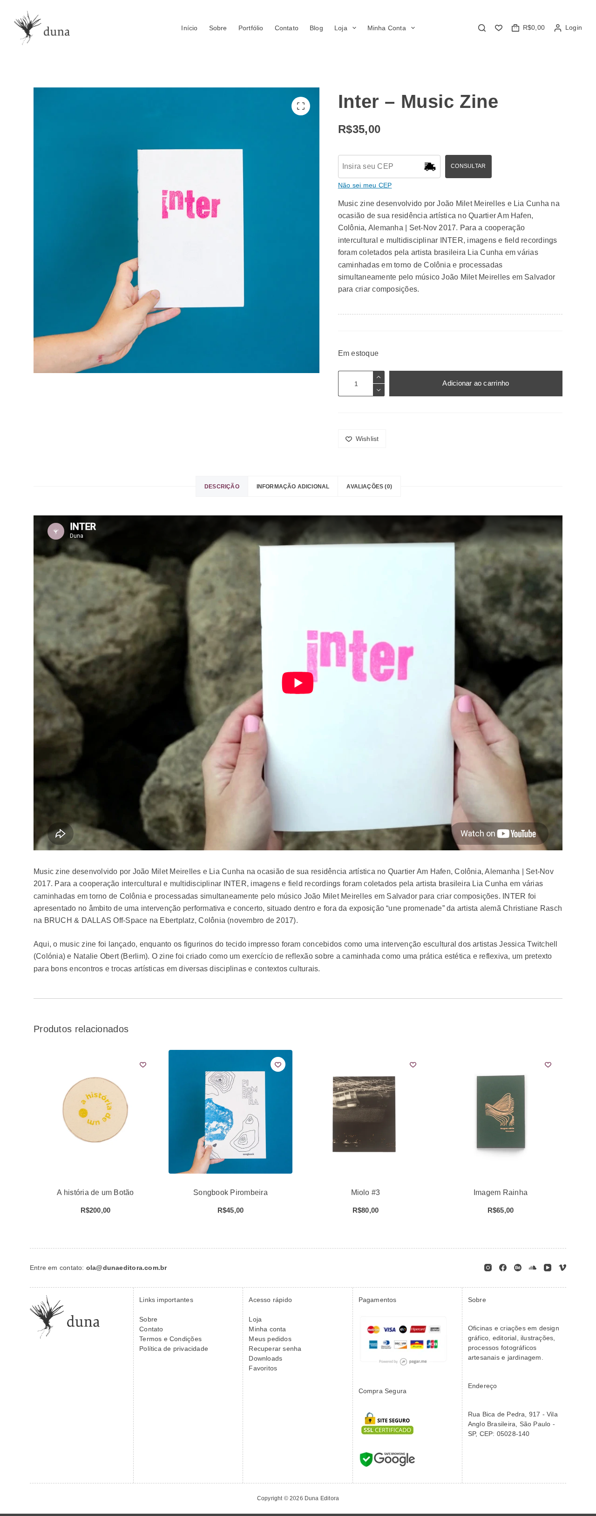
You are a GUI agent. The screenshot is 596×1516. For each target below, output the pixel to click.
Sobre (218, 28)
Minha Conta (386, 28)
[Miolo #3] (365, 1112)
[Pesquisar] (482, 28)
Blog (316, 28)
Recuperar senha (275, 1348)
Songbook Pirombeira (230, 1192)
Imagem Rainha (501, 1192)
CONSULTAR (468, 166)
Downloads (265, 1358)
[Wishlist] (498, 28)
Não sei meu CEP (365, 185)
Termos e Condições (170, 1338)
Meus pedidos (270, 1338)
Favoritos (263, 1368)
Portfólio (251, 28)
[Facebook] (503, 1267)
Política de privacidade (173, 1348)
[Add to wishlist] (142, 1064)
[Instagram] (488, 1267)
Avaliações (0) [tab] (369, 486)
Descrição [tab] (221, 486)
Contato (286, 28)
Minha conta (267, 1329)
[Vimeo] (562, 1267)
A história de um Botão (95, 1192)
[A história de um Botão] (95, 1112)
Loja (340, 28)
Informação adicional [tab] (293, 486)
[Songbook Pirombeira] (230, 1112)
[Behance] (518, 1267)
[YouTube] (547, 1267)
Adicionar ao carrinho (475, 383)
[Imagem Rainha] (500, 1112)
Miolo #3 (365, 1192)
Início (189, 28)
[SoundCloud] (532, 1267)
